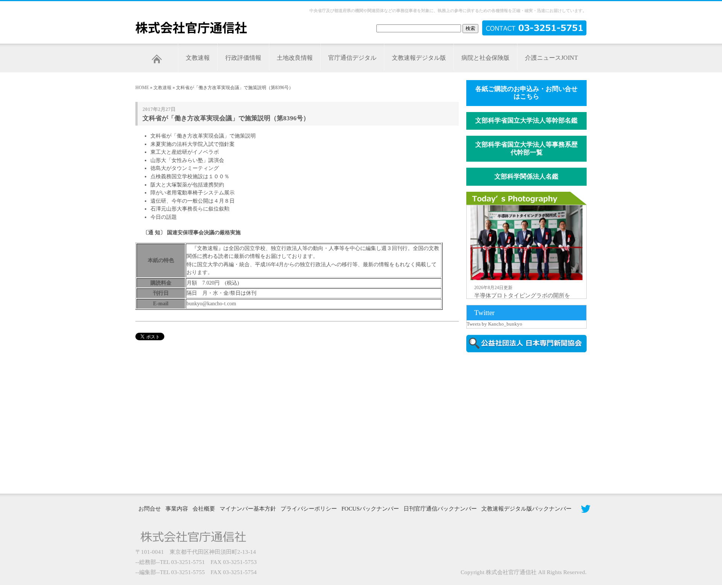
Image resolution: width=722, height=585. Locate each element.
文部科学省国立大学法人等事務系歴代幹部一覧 (526, 148)
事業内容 (176, 509)
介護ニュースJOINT (551, 58)
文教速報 (198, 58)
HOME (142, 87)
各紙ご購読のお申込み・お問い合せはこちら (526, 92)
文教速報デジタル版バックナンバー (526, 509)
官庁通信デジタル (352, 58)
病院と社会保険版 (485, 58)
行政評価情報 (243, 58)
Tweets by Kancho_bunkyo (494, 324)
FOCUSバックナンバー (370, 509)
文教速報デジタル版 (419, 58)
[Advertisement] (530, 422)
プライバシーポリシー (309, 509)
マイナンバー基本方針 (248, 509)
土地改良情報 (295, 58)
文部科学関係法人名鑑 (526, 176)
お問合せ (149, 509)
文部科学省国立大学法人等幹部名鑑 (526, 120)
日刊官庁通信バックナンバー (440, 509)
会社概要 (204, 509)
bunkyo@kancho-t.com (211, 303)
